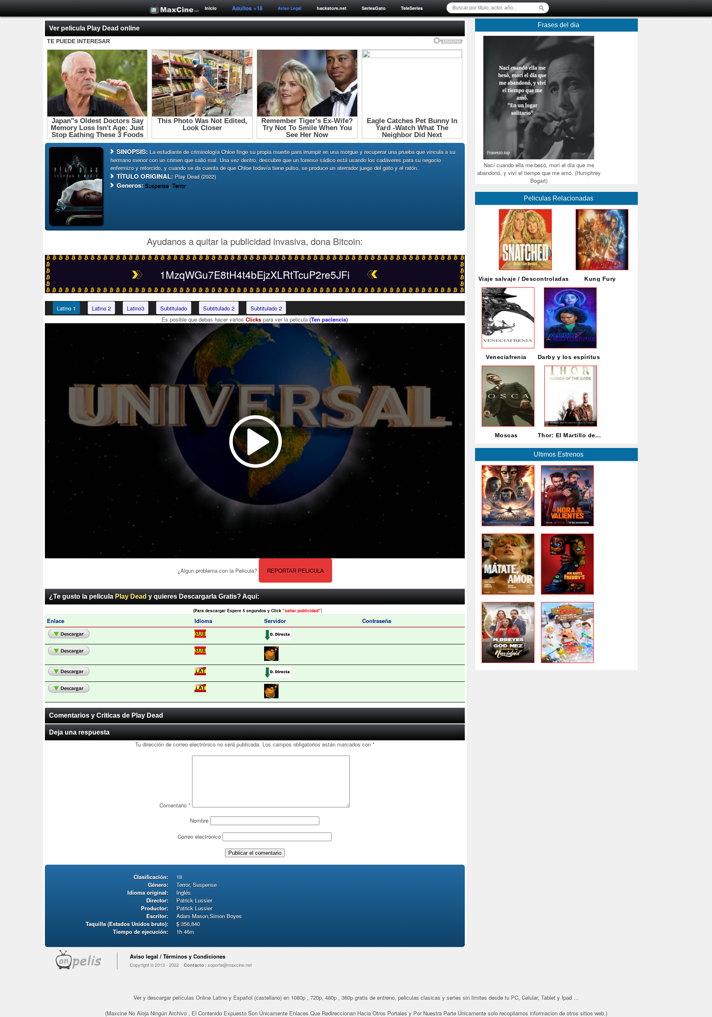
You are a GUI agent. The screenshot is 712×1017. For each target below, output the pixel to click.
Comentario (174, 805)
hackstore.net (332, 8)
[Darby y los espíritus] (569, 350)
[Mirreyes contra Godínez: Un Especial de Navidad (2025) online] (506, 665)
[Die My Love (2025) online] (506, 596)
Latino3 (135, 308)
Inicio (211, 8)
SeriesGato (374, 8)
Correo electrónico (199, 836)
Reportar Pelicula (295, 570)
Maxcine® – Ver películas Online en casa (172, 3)
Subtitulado (173, 308)
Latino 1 (66, 308)
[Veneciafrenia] (506, 350)
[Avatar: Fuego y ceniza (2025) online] (506, 528)
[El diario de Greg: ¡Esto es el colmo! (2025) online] (566, 665)
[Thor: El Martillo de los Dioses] (569, 428)
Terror (179, 185)
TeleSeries (412, 8)
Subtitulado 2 (218, 308)
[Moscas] (506, 428)
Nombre (199, 820)
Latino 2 (101, 308)
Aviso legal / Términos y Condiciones (177, 956)
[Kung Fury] (600, 272)
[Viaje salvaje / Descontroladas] (524, 272)
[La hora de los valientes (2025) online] (566, 528)
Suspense (157, 185)
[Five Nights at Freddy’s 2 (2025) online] (566, 596)
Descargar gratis (68, 634)
